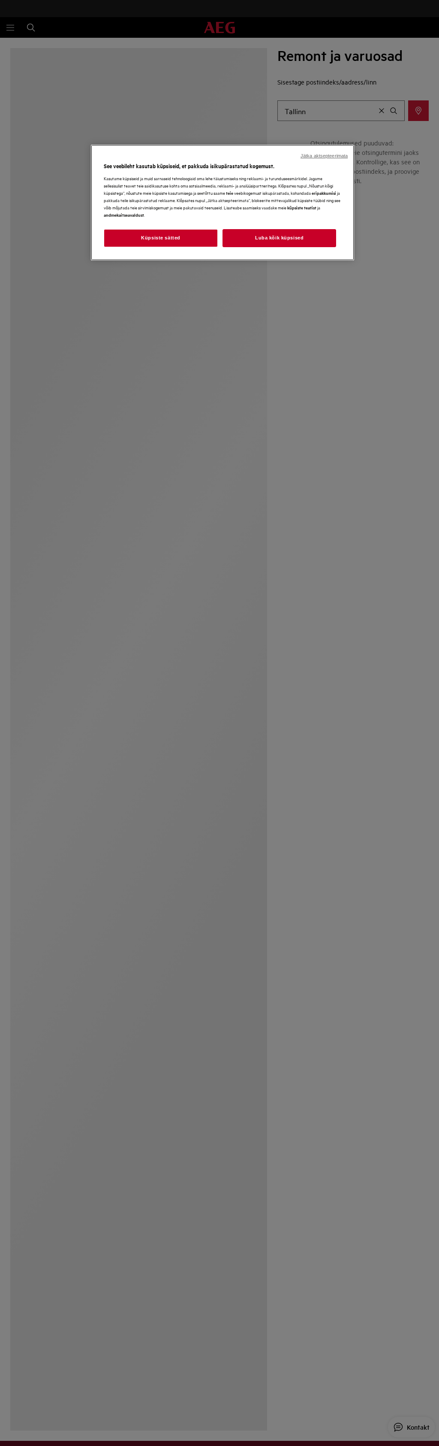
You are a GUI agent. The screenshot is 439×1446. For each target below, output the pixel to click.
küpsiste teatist (301, 207)
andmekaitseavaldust (124, 215)
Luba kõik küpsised (279, 237)
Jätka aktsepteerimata (324, 155)
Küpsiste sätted (160, 237)
